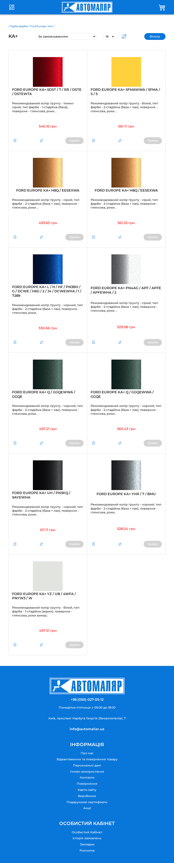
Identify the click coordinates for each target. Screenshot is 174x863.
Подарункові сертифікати (87, 802)
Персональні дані (87, 765)
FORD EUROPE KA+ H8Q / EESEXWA (47, 190)
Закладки (87, 844)
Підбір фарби (19, 26)
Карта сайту (87, 790)
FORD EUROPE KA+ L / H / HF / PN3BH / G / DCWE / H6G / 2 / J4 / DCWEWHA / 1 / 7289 (46, 291)
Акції (87, 808)
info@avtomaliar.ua (87, 729)
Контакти (87, 777)
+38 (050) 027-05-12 (87, 700)
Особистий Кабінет (87, 832)
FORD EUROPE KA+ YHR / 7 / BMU (126, 494)
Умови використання (87, 771)
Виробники (87, 796)
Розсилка (87, 850)
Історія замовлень (87, 838)
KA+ (50, 26)
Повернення (87, 784)
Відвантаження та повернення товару (87, 759)
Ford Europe (38, 26)
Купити (74, 140)
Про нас (87, 753)
